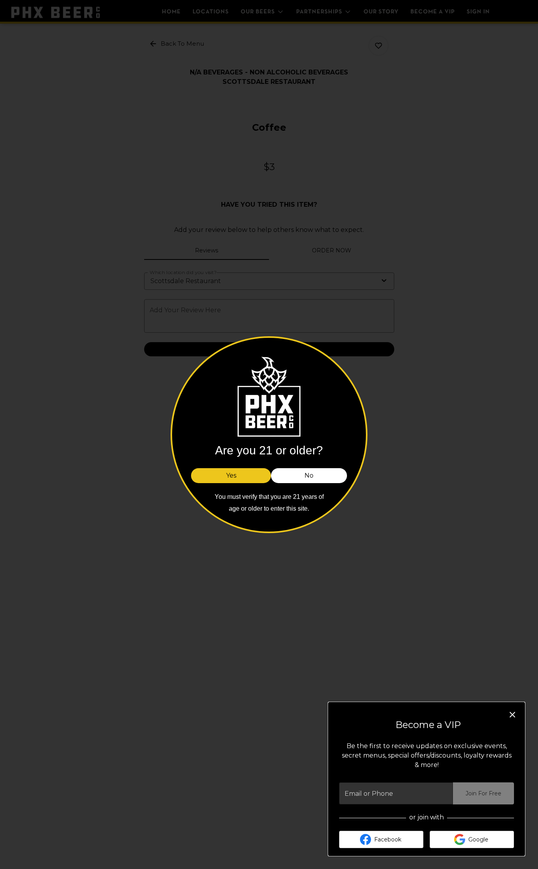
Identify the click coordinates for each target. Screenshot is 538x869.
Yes (231, 475)
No (309, 475)
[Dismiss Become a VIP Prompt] (512, 714)
